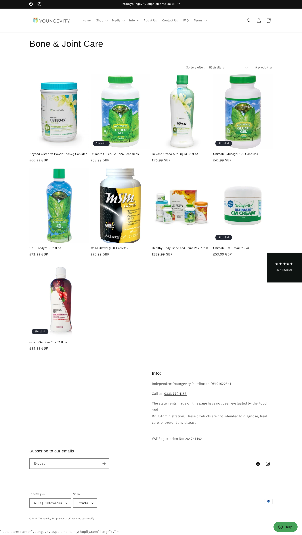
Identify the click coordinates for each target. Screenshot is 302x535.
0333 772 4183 (175, 393)
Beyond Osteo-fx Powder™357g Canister (58, 154)
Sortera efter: (195, 67)
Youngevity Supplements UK (54, 518)
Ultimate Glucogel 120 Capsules (235, 154)
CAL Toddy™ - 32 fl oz (45, 248)
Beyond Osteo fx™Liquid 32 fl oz (175, 154)
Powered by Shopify (82, 518)
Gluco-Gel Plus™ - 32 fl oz (48, 342)
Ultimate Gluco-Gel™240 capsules (115, 154)
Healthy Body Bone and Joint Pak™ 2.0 (180, 248)
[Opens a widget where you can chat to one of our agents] (285, 527)
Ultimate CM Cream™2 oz (231, 248)
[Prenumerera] (104, 463)
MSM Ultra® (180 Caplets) (109, 248)
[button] (101, 20)
